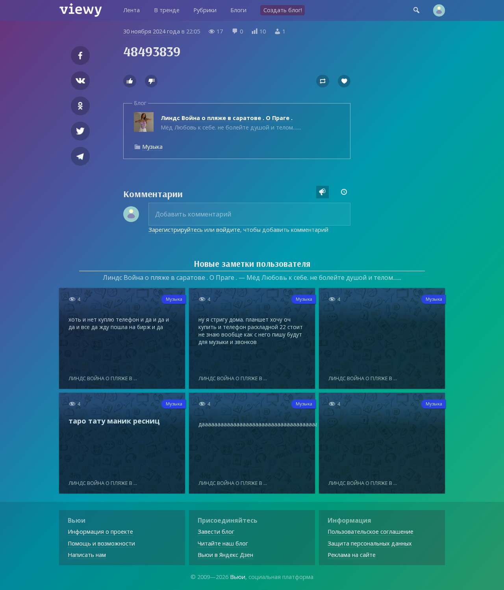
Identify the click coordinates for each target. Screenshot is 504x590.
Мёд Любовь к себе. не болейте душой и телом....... (231, 122)
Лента (131, 10)
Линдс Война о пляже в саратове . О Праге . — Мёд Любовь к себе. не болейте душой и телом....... (252, 277)
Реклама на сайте (352, 555)
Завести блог (216, 531)
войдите (228, 229)
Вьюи (237, 577)
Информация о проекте (100, 531)
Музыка (152, 146)
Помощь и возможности (101, 543)
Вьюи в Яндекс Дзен (225, 555)
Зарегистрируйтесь (175, 229)
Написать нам (87, 555)
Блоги (238, 10)
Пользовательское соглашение (370, 531)
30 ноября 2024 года (151, 31)
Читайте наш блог (223, 543)
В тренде (167, 10)
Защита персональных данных (370, 543)
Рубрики (205, 10)
